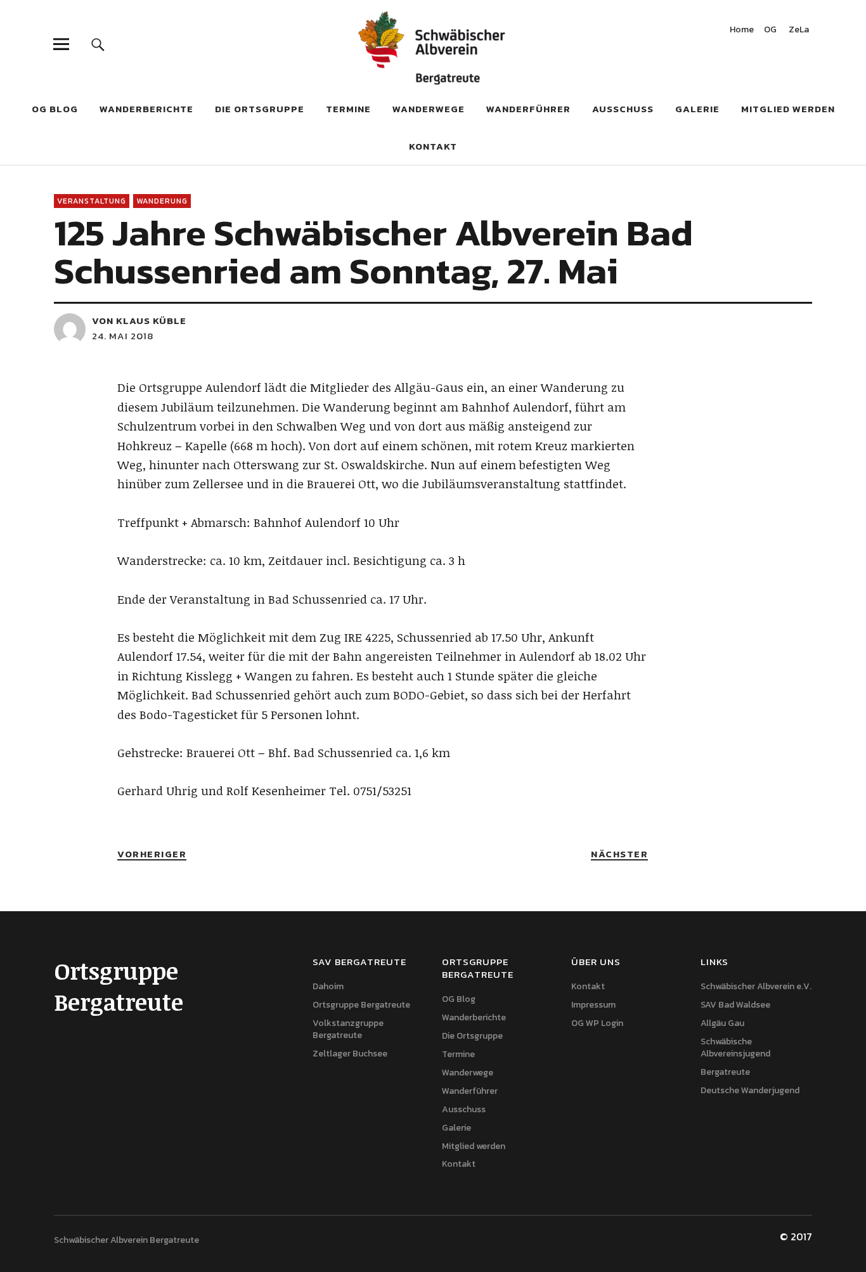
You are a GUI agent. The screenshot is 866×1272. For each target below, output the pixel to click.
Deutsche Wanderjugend (750, 1090)
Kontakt (433, 146)
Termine (348, 108)
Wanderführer (528, 108)
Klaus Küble (151, 320)
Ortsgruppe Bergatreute (361, 1004)
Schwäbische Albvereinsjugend (735, 1047)
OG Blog (55, 108)
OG (770, 30)
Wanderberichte (146, 108)
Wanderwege (428, 108)
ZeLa (799, 30)
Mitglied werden (788, 108)
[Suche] (98, 44)
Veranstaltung (91, 201)
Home (742, 30)
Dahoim (328, 986)
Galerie (697, 108)
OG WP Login (597, 1023)
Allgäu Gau (722, 1023)
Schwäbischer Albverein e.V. (756, 986)
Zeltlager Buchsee (350, 1053)
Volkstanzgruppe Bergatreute (348, 1029)
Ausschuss (623, 108)
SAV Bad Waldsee (735, 1004)
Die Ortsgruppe (472, 1035)
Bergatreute (725, 1072)
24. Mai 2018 (122, 335)
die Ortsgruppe (259, 108)
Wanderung (162, 201)
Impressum (593, 1004)
